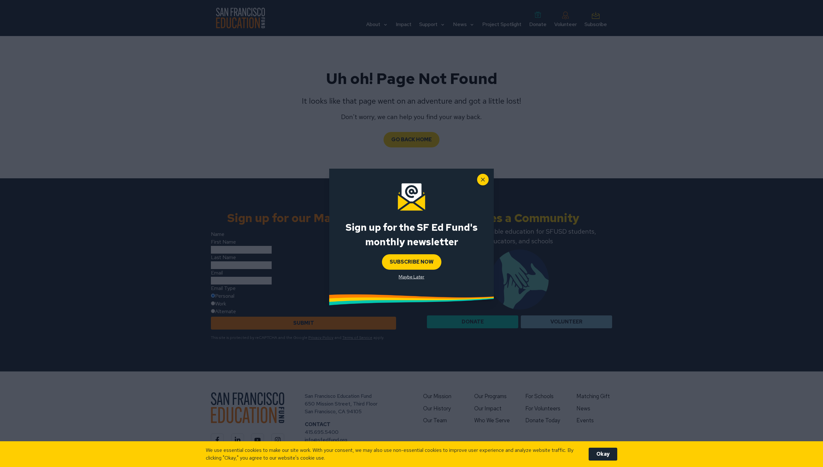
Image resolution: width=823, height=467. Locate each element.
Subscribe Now (412, 261)
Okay (603, 454)
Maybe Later (411, 277)
